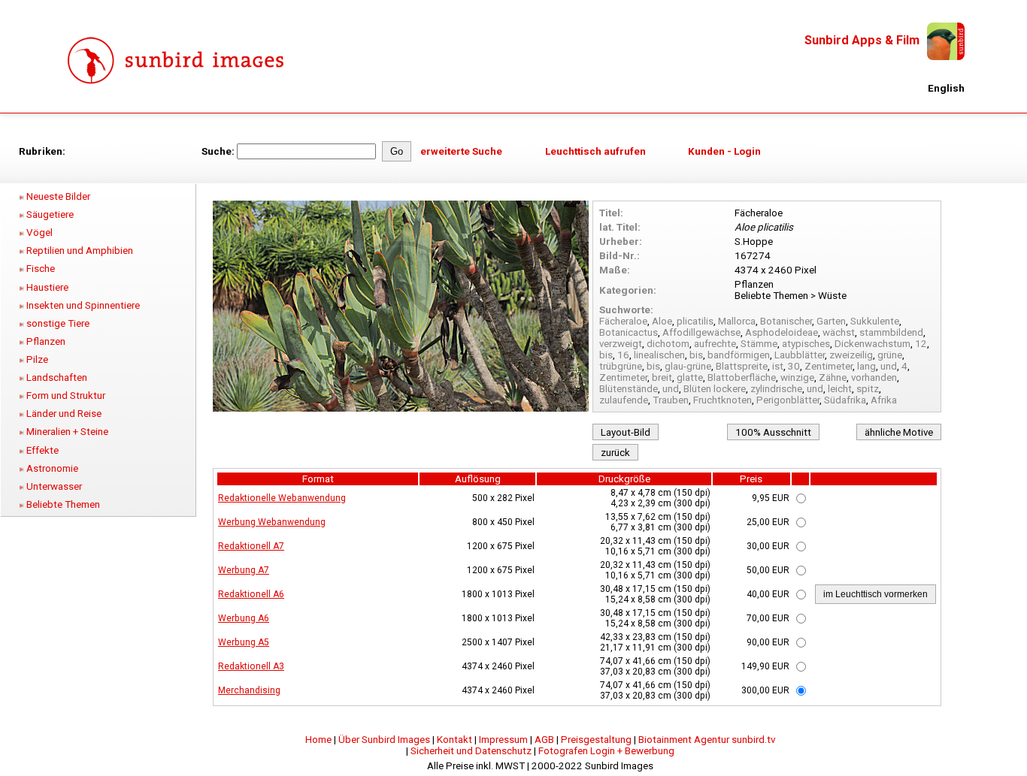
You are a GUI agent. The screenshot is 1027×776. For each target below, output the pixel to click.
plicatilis (695, 321)
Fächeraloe (623, 321)
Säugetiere (50, 214)
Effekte (42, 450)
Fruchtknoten (722, 400)
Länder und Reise (63, 413)
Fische (40, 268)
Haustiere (47, 287)
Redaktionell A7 (251, 546)
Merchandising (249, 690)
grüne (889, 355)
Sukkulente (874, 321)
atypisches (806, 343)
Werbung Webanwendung (272, 522)
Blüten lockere (714, 388)
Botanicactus (628, 332)
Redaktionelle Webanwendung (282, 498)
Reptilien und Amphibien (79, 250)
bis (606, 355)
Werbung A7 (243, 570)
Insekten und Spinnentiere (83, 305)
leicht (840, 388)
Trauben (671, 400)
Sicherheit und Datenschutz (471, 750)
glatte (690, 377)
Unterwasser (54, 486)
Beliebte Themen (63, 504)
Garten (831, 321)
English (946, 88)
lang (866, 366)
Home (318, 739)
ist (777, 366)
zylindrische (776, 388)
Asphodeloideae (781, 332)
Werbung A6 (243, 618)
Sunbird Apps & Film (861, 40)
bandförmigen (738, 355)
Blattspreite (742, 366)
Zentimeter (828, 366)
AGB (544, 739)
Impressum (503, 739)
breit (662, 377)
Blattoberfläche (741, 377)
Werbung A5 (243, 642)
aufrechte (715, 343)
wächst (839, 332)
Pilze (37, 359)
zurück (615, 452)
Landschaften (56, 377)
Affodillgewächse (701, 332)
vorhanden (874, 377)
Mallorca (737, 321)
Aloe (662, 321)
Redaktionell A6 (251, 594)
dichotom (668, 343)
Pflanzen (45, 341)
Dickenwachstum (872, 343)
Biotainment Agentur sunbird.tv (706, 739)
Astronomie (52, 468)
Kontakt (454, 739)
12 (921, 343)
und (888, 366)
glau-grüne (688, 366)
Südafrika (845, 400)
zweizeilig (851, 355)
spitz (867, 388)
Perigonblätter (787, 400)
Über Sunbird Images (384, 739)
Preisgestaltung (596, 739)
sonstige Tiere (57, 323)
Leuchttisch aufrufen (595, 151)
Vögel (39, 232)
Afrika (884, 400)
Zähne (833, 377)
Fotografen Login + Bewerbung (606, 750)
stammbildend (891, 332)
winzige (797, 377)
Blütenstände (628, 388)
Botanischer (786, 321)
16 (623, 355)
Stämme (759, 343)
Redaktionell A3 (251, 666)
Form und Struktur (65, 395)
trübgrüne (620, 366)
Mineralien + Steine (67, 431)
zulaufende (623, 400)
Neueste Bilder (58, 196)
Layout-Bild (625, 432)
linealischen (659, 355)
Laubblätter (799, 355)
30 (794, 366)
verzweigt (620, 343)
